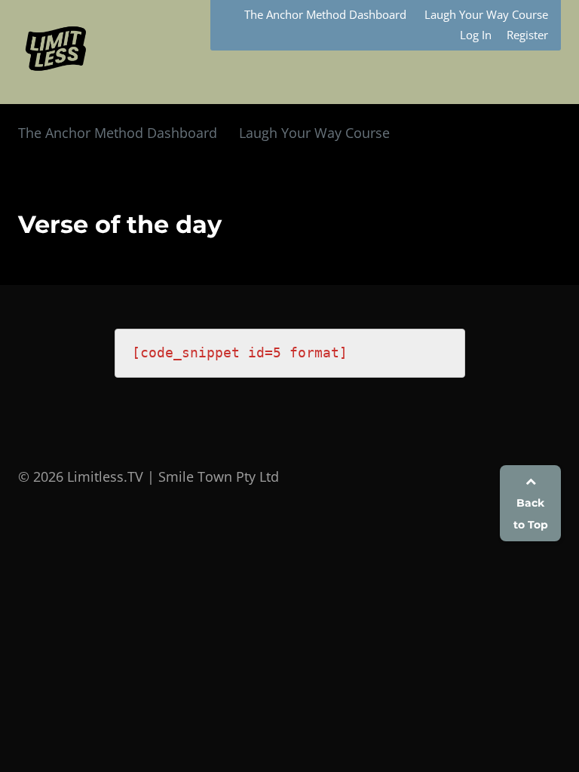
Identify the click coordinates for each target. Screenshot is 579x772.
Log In (476, 34)
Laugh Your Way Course (486, 14)
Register (527, 34)
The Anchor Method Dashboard (325, 14)
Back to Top (530, 514)
